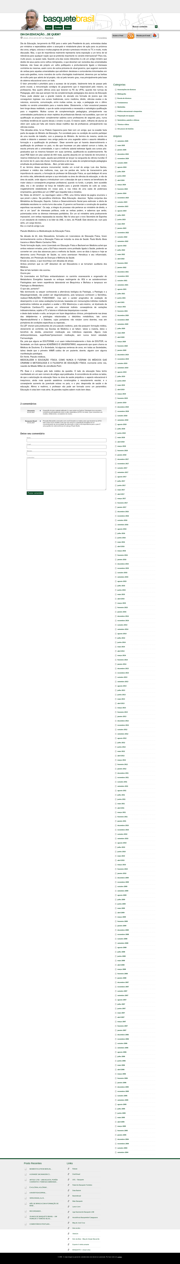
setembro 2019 (122, 368)
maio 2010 (121, 856)
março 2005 (121, 1126)
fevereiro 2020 (122, 346)
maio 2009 (121, 908)
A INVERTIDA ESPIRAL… (38, 1193)
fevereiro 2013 (122, 712)
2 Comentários (102, 38)
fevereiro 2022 (122, 263)
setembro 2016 (122, 524)
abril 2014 (120, 651)
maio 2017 (121, 490)
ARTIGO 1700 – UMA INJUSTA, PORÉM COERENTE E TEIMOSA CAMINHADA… (44, 1181)
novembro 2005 (123, 1091)
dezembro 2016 (123, 511)
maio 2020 (121, 333)
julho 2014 (121, 638)
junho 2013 (121, 694)
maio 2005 (121, 1117)
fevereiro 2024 (122, 189)
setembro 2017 (122, 472)
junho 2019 (121, 381)
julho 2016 (121, 533)
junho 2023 (121, 219)
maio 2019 (121, 385)
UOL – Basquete (78, 1179)
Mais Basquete (77, 1201)
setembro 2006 (122, 1048)
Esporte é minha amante (80, 1244)
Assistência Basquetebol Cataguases (85, 1217)
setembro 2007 (122, 995)
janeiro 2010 (121, 873)
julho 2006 (121, 1056)
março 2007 (121, 1021)
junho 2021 (121, 298)
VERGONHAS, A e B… (37, 1198)
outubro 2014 (122, 625)
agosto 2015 (121, 581)
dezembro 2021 (123, 272)
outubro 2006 (122, 1043)
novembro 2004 (123, 1143)
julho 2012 (121, 742)
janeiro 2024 (121, 193)
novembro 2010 (123, 830)
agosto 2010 (121, 843)
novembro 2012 (123, 725)
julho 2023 (121, 215)
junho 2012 (121, 747)
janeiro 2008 (121, 978)
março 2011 (121, 812)
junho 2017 (121, 485)
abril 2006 (120, 1069)
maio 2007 (121, 1013)
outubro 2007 (122, 991)
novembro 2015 (123, 568)
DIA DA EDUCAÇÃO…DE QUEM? (40, 34)
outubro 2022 (122, 237)
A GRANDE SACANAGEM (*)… (40, 1174)
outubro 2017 (122, 468)
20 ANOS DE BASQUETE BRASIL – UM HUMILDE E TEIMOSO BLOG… (43, 1217)
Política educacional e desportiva (129, 111)
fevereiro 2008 (122, 973)
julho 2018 (121, 429)
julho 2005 (121, 1109)
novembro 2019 (123, 359)
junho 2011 (121, 799)
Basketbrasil (76, 1196)
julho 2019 (121, 376)
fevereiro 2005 (122, 1130)
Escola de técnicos (124, 98)
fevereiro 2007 (122, 1026)
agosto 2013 (121, 686)
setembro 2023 (122, 206)
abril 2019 (120, 389)
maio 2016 (121, 542)
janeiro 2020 (121, 350)
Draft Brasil (76, 1174)
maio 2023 (121, 224)
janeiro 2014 (121, 664)
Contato (58, 27)
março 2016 (121, 551)
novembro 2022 (123, 232)
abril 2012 (120, 756)
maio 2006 (121, 1065)
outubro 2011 (122, 782)
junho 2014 (121, 642)
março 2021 (121, 307)
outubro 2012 (122, 729)
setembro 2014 (122, 629)
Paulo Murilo (49, 38)
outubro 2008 (122, 939)
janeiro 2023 (121, 228)
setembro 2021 (122, 285)
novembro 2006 (123, 1039)
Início (48, 27)
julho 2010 (121, 847)
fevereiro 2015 (122, 607)
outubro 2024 (122, 163)
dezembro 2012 (123, 721)
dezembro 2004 (123, 1139)
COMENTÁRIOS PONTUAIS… (40, 1224)
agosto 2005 (121, 1104)
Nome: (29, 437)
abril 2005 (120, 1122)
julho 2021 (121, 293)
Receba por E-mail (143, 35)
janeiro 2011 (121, 821)
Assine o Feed (118, 35)
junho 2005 (121, 1113)
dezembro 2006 (123, 1034)
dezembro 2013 (123, 668)
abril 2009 (120, 912)
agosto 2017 (121, 477)
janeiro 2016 (121, 559)
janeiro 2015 (121, 612)
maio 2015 (121, 594)
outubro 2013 (122, 677)
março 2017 (121, 498)
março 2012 (121, 760)
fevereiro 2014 (122, 660)
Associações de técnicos (126, 89)
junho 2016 (121, 538)
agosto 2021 (121, 289)
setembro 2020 (122, 324)
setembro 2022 (122, 241)
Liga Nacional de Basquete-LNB (83, 1212)
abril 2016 (120, 546)
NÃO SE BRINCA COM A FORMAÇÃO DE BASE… (44, 1204)
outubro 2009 (122, 886)
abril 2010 (120, 860)
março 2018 (121, 446)
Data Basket (76, 1190)
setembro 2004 (122, 1152)
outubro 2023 (122, 202)
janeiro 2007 (121, 1030)
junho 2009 (121, 904)
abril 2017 (120, 494)
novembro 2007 (123, 987)
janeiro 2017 (121, 507)
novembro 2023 (123, 198)
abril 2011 (120, 808)
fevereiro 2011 (122, 817)
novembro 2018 (123, 411)
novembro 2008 (123, 934)
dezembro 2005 (123, 1087)
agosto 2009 (121, 895)
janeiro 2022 (121, 267)
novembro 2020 (123, 320)
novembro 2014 (123, 620)
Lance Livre (76, 1206)
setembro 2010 (122, 838)
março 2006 (121, 1074)
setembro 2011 (122, 786)
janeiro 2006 (121, 1082)
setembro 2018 (122, 420)
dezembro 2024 (123, 154)
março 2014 (121, 655)
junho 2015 (121, 590)
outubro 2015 (122, 572)
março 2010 (121, 864)
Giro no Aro (76, 1228)
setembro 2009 (122, 891)
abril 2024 (120, 180)
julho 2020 (121, 328)
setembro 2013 (122, 681)
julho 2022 (121, 250)
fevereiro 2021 (122, 311)
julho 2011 (121, 795)
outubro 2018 (122, 416)
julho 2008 (121, 952)
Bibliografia (121, 94)
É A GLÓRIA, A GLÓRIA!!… (39, 1187)
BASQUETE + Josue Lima (81, 1250)
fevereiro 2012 (122, 764)
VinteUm (75, 1233)
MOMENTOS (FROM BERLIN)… (41, 1169)
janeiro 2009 (121, 926)
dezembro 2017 (123, 459)
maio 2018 (121, 437)
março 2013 (121, 708)
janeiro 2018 (121, 455)
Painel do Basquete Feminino (82, 1185)
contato (119, 1257)
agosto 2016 (121, 529)
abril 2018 (120, 442)
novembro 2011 (123, 777)
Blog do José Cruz (78, 1223)
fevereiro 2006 (122, 1078)
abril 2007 (120, 1017)
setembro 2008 (122, 943)
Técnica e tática (123, 124)
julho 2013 (121, 690)
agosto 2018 (121, 424)
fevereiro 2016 (122, 555)
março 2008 (121, 969)
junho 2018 (121, 433)
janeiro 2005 (121, 1135)
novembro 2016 (123, 516)
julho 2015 (121, 586)
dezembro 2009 (123, 878)
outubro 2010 (122, 834)
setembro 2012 (122, 734)
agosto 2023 (121, 211)
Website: (29, 451)
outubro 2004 (122, 1148)
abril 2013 (120, 703)
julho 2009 (121, 899)
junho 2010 (121, 851)
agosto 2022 (121, 246)
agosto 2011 (121, 790)
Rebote (74, 1169)
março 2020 (121, 341)
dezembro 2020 (123, 315)
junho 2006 (121, 1061)
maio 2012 (121, 751)
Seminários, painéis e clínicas (128, 120)
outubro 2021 (122, 280)
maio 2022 (121, 254)
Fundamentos (122, 102)
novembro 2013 (123, 673)
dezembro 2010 (123, 825)
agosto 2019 (121, 372)
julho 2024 (121, 171)
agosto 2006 (121, 1052)
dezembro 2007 (123, 982)
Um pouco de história (125, 129)
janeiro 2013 (121, 716)
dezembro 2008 (123, 930)
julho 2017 (121, 481)
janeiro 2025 (121, 150)
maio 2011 (121, 803)
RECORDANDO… (36, 1211)
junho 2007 (121, 1008)
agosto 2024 (121, 167)
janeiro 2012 (121, 769)
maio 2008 (121, 960)
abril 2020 (120, 337)
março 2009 (121, 917)
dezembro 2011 (123, 773)
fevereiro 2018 (122, 450)
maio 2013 (121, 699)
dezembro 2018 (123, 407)
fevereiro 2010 (122, 869)
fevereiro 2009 (122, 921)
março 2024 (121, 184)
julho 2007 (121, 1004)
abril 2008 (120, 965)
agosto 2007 (121, 1000)
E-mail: (29, 444)
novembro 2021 (123, 276)
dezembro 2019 (123, 354)
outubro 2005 (122, 1096)
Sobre (67, 27)
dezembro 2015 (123, 564)
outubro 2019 (122, 363)
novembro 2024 (123, 158)
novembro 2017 (123, 463)
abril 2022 (120, 259)
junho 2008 (121, 956)
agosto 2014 (121, 633)
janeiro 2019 (121, 402)
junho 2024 (121, 176)
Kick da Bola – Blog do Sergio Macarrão (85, 1239)
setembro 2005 (122, 1100)
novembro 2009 (123, 882)
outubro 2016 (122, 520)
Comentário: (31, 457)
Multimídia (121, 107)
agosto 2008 (121, 947)
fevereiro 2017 (122, 503)
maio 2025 (121, 145)
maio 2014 (121, 647)
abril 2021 (120, 302)
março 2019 (121, 394)
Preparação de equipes (125, 116)
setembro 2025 (122, 141)
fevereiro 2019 (122, 398)
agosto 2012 (121, 738)
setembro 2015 (122, 577)
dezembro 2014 (123, 616)
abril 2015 (120, 599)
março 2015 (121, 603)
